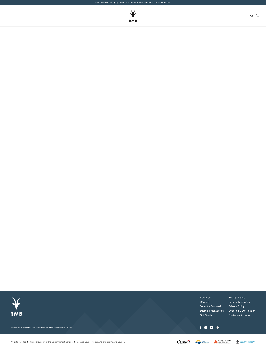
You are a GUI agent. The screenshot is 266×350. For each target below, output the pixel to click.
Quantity (116, 72)
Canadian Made (137, 32)
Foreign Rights (237, 297)
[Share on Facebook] (112, 165)
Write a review (157, 191)
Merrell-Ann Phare (121, 59)
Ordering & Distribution (242, 310)
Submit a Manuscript (212, 310)
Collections (123, 32)
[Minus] (113, 77)
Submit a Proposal (210, 306)
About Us (205, 297)
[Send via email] (126, 165)
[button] (130, 165)
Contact (204, 302)
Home (114, 32)
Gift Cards (206, 315)
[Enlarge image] (82, 58)
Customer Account (240, 315)
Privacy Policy (236, 306)
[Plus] (122, 77)
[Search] (251, 15)
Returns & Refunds (239, 302)
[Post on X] (117, 165)
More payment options (157, 108)
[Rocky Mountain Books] (133, 16)
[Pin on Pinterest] (121, 165)
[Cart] (257, 15)
